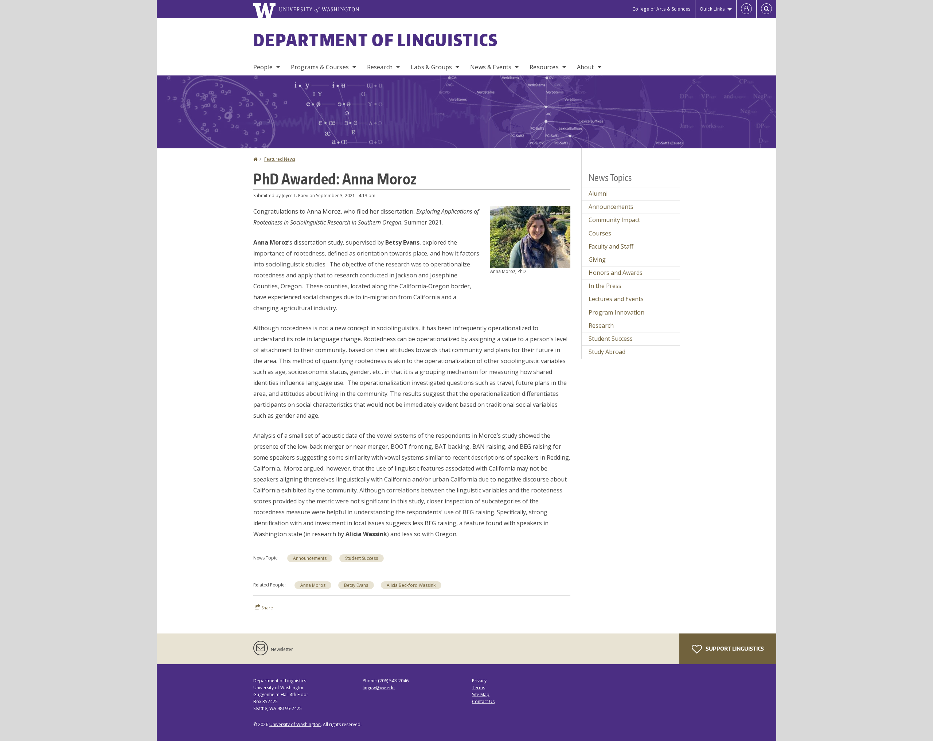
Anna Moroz (312, 585)
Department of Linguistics (375, 39)
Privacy (479, 681)
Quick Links (712, 9)
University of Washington (295, 724)
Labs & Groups (431, 67)
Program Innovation (616, 312)
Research (380, 67)
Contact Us (483, 701)
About (585, 67)
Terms (478, 688)
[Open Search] (766, 9)
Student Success (361, 558)
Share (266, 608)
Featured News (279, 159)
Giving (597, 260)
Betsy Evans (356, 585)
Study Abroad (607, 352)
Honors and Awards (616, 273)
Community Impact (614, 220)
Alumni (598, 194)
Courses (600, 233)
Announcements (310, 558)
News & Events (490, 67)
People (263, 67)
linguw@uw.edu (379, 688)
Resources (544, 67)
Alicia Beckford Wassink (411, 585)
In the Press (605, 286)
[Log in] (746, 9)
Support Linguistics (734, 649)
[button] (530, 237)
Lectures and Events (616, 299)
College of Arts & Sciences (661, 9)
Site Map (480, 694)
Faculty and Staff (611, 246)
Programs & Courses (320, 67)
